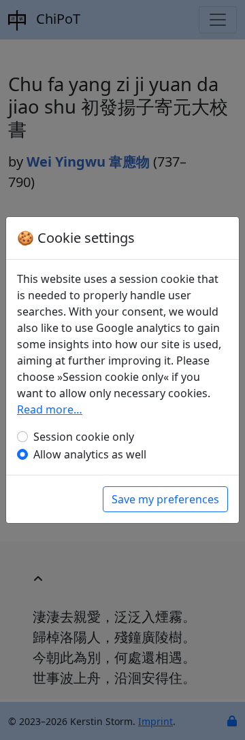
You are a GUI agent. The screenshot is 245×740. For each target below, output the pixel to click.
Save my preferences (165, 499)
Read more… (49, 409)
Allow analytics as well (89, 454)
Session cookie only (83, 436)
